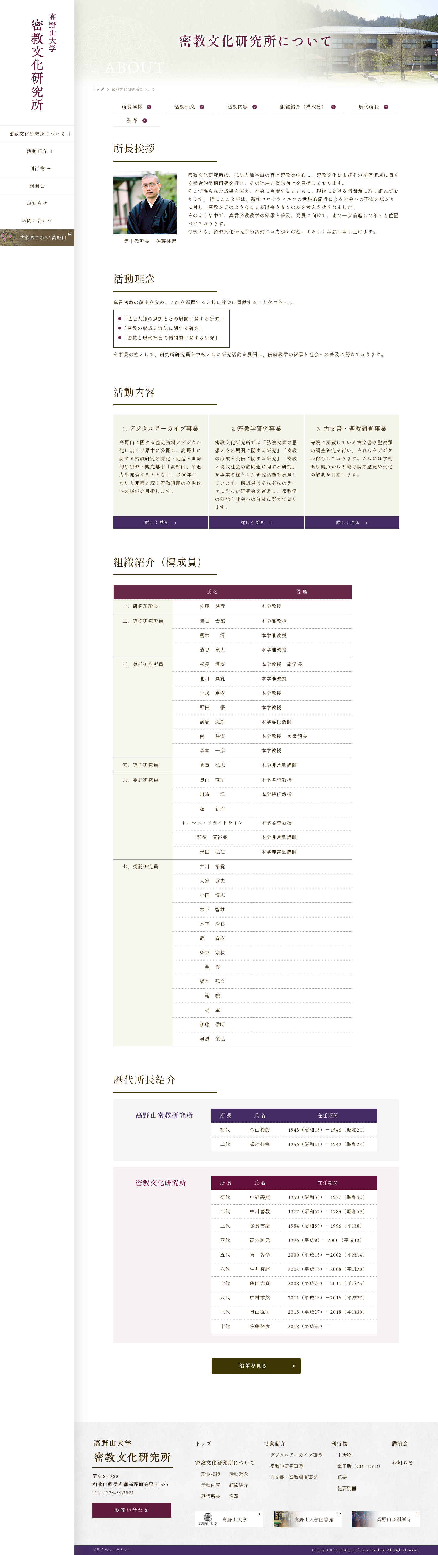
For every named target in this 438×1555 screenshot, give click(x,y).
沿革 (234, 1496)
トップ (98, 89)
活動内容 (237, 107)
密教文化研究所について (37, 134)
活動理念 (185, 107)
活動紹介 (37, 151)
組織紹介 (238, 1485)
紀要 (342, 1477)
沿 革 (132, 120)
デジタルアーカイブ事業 (296, 1455)
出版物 (344, 1455)
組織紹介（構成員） (303, 107)
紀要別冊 (346, 1489)
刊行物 (37, 168)
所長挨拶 (132, 107)
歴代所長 (369, 107)
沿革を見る (253, 1365)
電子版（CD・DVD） (360, 1466)
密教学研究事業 (286, 1466)
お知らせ (37, 203)
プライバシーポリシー (112, 1550)
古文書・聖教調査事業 (294, 1477)
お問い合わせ (37, 221)
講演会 (37, 186)
